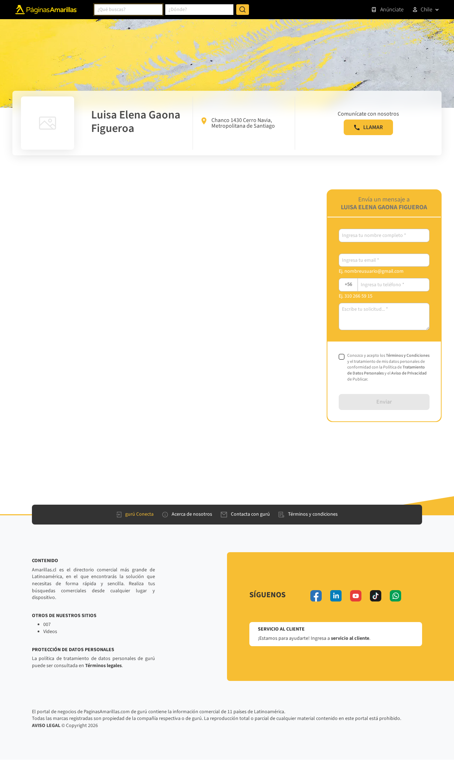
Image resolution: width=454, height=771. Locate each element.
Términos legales (103, 665)
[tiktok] (375, 595)
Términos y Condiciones (408, 356)
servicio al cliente (350, 638)
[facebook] (316, 595)
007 (47, 624)
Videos (50, 631)
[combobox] (128, 9)
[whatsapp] (395, 595)
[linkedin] (336, 595)
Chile (426, 9)
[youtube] (355, 595)
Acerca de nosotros (192, 514)
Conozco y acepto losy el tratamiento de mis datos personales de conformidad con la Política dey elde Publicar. (388, 367)
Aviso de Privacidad (409, 373)
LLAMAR (373, 127)
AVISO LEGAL (46, 725)
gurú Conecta (139, 514)
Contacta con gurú (250, 514)
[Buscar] (242, 9)
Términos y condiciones (313, 514)
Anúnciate (392, 9)
